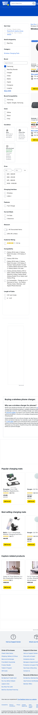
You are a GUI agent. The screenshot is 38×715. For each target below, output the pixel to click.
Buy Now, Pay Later (7, 686)
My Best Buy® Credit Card (9, 678)
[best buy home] (5, 3)
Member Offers (27, 684)
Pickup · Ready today (14, 29)
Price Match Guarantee (8, 662)
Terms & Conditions (12, 705)
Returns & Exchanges (8, 659)
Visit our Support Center (30, 653)
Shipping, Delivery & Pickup (10, 656)
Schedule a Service (28, 659)
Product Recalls (6, 665)
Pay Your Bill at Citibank (8, 681)
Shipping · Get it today (14, 33)
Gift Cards (4, 671)
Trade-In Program (7, 668)
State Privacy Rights (30, 706)
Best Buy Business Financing (10, 689)
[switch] (6, 230)
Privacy (18, 704)
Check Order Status (7, 653)
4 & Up (18, 243)
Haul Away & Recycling (30, 668)
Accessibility (5, 704)
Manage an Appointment (30, 662)
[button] (13, 489)
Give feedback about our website (27, 699)
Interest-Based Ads (24, 705)
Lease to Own (5, 684)
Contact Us (26, 671)
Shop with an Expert (29, 656)
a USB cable (9, 421)
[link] (8, 493)
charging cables (10, 412)
